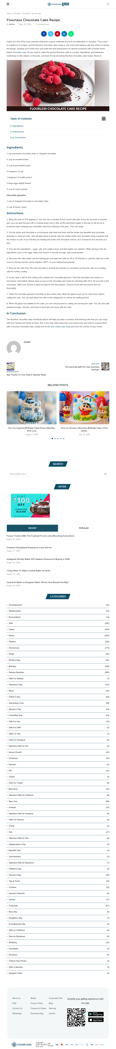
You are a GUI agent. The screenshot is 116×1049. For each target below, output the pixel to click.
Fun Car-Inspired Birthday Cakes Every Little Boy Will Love (31, 429)
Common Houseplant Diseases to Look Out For (29, 547)
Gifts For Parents (59, 819)
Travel (59, 826)
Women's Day (59, 709)
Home (9, 13)
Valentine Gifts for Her (59, 746)
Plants (59, 635)
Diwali (59, 654)
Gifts (59, 623)
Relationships (59, 611)
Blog (51, 1003)
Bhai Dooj (59, 789)
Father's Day (59, 697)
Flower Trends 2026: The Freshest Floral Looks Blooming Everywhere (40, 536)
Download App (37, 1013)
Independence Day (59, 844)
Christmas (59, 758)
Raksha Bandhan (59, 672)
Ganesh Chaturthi (59, 893)
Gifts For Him (59, 733)
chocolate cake (19, 52)
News (59, 690)
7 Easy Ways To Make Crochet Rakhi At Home (28, 570)
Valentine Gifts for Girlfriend (59, 795)
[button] (10, 415)
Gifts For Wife (59, 727)
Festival (59, 807)
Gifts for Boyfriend (59, 936)
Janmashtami (59, 856)
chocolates (59, 948)
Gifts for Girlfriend (59, 930)
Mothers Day (59, 660)
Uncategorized (59, 605)
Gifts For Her (59, 721)
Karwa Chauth (59, 752)
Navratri (59, 764)
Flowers (59, 641)
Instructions (18, 132)
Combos (59, 887)
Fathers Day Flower (59, 961)
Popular (84, 528)
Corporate (59, 905)
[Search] (108, 4)
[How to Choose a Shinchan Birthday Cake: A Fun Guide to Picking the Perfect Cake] (84, 407)
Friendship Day (59, 715)
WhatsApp (17, 1013)
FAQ (14, 1003)
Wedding (59, 942)
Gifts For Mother (59, 678)
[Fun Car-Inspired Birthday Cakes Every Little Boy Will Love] (32, 407)
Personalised (59, 617)
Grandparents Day (59, 924)
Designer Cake (59, 973)
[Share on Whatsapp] (71, 34)
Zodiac (59, 776)
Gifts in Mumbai (59, 967)
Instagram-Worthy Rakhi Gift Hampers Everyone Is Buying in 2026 (38, 559)
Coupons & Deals (38, 1008)
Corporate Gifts (56, 998)
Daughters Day (59, 918)
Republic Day (59, 850)
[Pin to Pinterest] (57, 34)
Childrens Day (59, 868)
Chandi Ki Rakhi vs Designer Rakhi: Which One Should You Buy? (38, 582)
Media (33, 998)
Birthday (59, 666)
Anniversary (59, 648)
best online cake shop (60, 326)
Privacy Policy (37, 1003)
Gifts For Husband (59, 740)
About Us (16, 998)
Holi (59, 832)
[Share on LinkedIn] (64, 34)
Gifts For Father (59, 783)
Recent (32, 528)
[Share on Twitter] (50, 34)
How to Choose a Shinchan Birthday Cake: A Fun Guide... (84, 429)
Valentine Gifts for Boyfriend (59, 862)
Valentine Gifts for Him (59, 838)
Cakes (59, 629)
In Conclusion (19, 137)
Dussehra (59, 954)
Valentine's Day (59, 684)
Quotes (59, 899)
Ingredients (17, 126)
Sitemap (52, 1008)
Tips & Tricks (59, 881)
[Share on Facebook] (44, 34)
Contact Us (17, 1008)
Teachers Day (59, 875)
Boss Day (59, 911)
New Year (59, 801)
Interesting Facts (59, 703)
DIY (59, 770)
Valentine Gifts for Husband (59, 813)
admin (12, 24)
